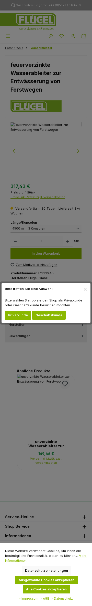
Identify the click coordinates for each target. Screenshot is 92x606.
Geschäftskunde (49, 315)
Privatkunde (18, 315)
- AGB (45, 598)
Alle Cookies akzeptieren (46, 589)
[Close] (85, 289)
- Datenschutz (62, 598)
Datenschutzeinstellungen (46, 570)
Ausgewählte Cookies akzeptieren (46, 580)
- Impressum (29, 598)
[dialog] (46, 303)
